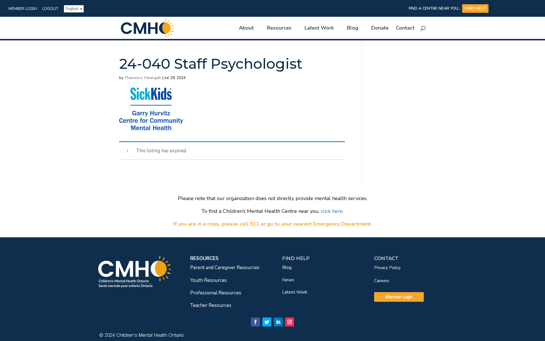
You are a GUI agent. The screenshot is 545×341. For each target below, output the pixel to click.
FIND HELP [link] (475, 8)
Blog (287, 267)
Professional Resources (215, 293)
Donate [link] (380, 28)
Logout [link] (50, 9)
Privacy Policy (387, 268)
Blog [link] (352, 28)
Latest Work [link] (319, 28)
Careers (381, 281)
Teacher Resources (210, 305)
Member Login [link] (23, 9)
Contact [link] (405, 28)
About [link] (246, 28)
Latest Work (294, 292)
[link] (147, 27)
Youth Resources (208, 280)
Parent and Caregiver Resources (224, 267)
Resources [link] (279, 28)
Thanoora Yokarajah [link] (143, 77)
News (288, 280)
